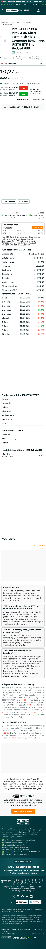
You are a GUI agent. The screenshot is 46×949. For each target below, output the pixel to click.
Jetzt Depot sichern (23, 862)
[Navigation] (2, 10)
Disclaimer (21, 887)
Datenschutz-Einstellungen (22, 889)
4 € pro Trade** (38, 227)
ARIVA (18, 911)
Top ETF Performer (23, 22)
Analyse (25, 201)
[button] (12, 587)
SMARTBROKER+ (35, 852)
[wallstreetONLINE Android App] (35, 903)
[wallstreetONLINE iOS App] (22, 903)
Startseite (4, 22)
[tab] (23, 594)
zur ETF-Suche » (39, 545)
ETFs (12, 22)
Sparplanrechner (19, 676)
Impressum (9, 887)
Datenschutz (35, 887)
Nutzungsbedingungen (23, 891)
